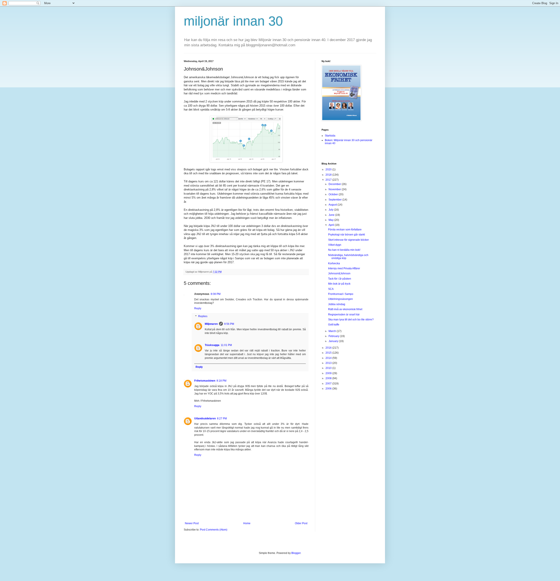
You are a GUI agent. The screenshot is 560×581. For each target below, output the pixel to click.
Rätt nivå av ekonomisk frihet (345, 309)
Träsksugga (212, 345)
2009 (329, 373)
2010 (329, 368)
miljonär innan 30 (233, 21)
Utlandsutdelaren (205, 418)
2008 (329, 378)
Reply (197, 308)
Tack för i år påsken (339, 278)
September (335, 199)
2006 (329, 388)
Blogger (296, 553)
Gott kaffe (333, 324)
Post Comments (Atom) (213, 529)
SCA (331, 288)
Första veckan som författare (345, 229)
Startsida (330, 135)
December (335, 184)
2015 (329, 352)
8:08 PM (215, 294)
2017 (329, 179)
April (332, 225)
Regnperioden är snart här (344, 314)
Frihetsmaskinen (204, 380)
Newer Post (192, 523)
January (334, 341)
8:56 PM (229, 323)
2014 (329, 358)
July (331, 209)
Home (246, 523)
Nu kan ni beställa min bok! (344, 249)
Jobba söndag (336, 304)
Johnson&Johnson (339, 273)
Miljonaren (211, 323)
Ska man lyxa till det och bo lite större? (351, 319)
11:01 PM (226, 345)
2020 (329, 169)
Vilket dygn (334, 244)
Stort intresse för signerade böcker (348, 239)
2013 (329, 363)
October (334, 194)
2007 (329, 383)
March (333, 331)
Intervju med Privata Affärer (344, 268)
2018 (329, 174)
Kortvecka (334, 263)
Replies (202, 316)
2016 (329, 347)
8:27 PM (222, 418)
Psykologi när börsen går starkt (346, 234)
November (335, 189)
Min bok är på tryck (339, 283)
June (332, 214)
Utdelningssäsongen (340, 299)
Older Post (301, 523)
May (331, 219)
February (334, 336)
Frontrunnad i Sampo (340, 294)
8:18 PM (221, 380)
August (333, 204)
